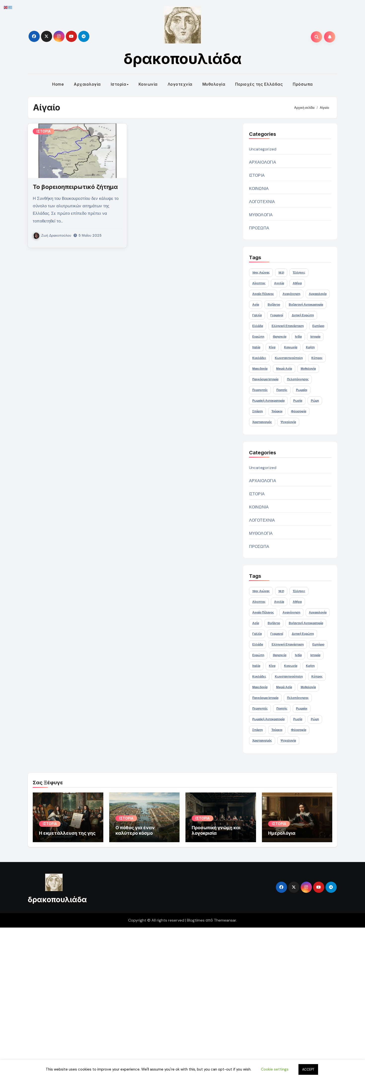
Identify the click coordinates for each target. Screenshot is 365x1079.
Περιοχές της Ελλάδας (259, 84)
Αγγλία (279, 283)
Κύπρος (317, 358)
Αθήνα (297, 283)
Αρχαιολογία (87, 84)
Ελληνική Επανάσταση (288, 326)
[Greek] (10, 7)
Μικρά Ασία (284, 369)
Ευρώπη (258, 337)
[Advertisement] (150, 1002)
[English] (6, 7)
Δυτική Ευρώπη (303, 315)
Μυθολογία (213, 84)
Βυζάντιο (274, 305)
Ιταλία (256, 347)
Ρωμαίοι (301, 390)
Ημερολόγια (281, 833)
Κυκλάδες (259, 358)
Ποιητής (281, 390)
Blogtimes (196, 920)
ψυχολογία (288, 422)
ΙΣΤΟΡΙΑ (43, 131)
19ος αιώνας (261, 273)
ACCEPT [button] (308, 1069)
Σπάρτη (257, 411)
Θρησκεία (279, 337)
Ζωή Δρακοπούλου (56, 235)
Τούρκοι (276, 411)
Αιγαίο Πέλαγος (263, 294)
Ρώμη (315, 401)
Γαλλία (257, 315)
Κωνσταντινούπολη (289, 358)
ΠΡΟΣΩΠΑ (259, 228)
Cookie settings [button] (275, 1069)
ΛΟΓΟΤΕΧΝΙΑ (262, 201)
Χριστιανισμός (262, 422)
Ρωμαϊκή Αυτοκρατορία (268, 401)
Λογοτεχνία (180, 84)
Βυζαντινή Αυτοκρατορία (306, 305)
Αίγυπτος (258, 283)
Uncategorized (263, 149)
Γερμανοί (276, 315)
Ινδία (298, 337)
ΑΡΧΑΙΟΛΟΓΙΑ (262, 162)
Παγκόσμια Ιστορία (265, 379)
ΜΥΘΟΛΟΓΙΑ (261, 214)
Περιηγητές (260, 390)
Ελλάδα (257, 326)
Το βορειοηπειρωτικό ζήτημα (75, 186)
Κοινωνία (148, 84)
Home (58, 84)
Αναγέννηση (291, 294)
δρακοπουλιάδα (183, 59)
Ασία (255, 305)
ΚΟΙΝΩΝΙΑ (259, 188)
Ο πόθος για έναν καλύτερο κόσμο (135, 830)
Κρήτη (310, 347)
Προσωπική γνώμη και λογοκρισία (216, 830)
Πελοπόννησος (298, 379)
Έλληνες (299, 273)
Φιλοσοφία (298, 411)
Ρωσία (297, 401)
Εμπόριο (318, 326)
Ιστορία (118, 84)
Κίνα (272, 347)
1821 (281, 273)
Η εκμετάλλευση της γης (67, 833)
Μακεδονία (259, 369)
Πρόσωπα (303, 84)
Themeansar (225, 920)
